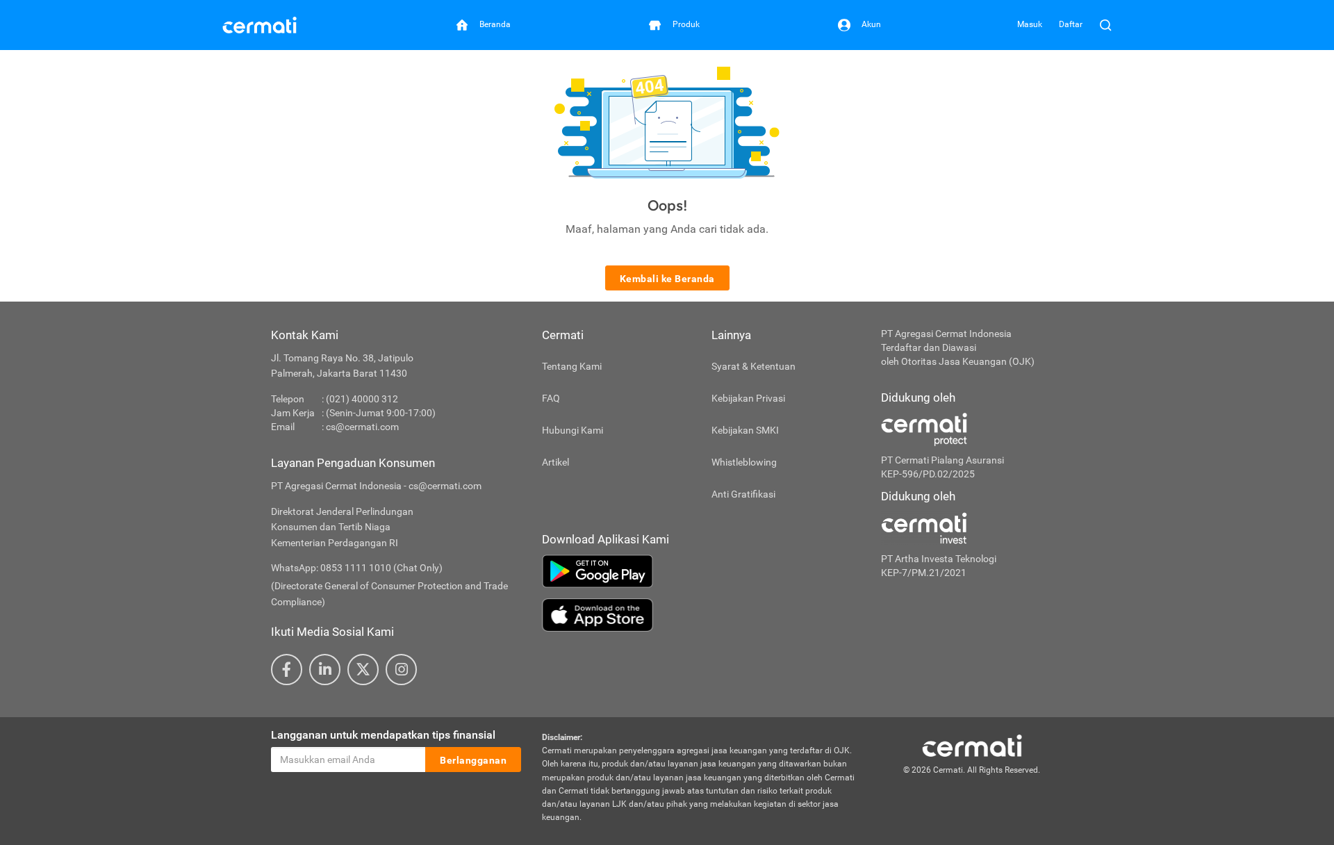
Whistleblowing (744, 462)
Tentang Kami (572, 366)
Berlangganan (473, 760)
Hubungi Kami (572, 430)
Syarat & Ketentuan (753, 366)
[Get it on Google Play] (701, 571)
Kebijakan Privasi (748, 398)
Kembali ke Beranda (667, 278)
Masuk (1029, 24)
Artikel (555, 462)
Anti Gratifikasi (743, 494)
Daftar (1070, 24)
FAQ (551, 398)
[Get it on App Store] (701, 615)
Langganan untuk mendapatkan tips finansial (383, 734)
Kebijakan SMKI (745, 430)
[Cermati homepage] (972, 745)
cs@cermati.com (362, 426)
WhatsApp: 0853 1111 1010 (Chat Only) (357, 567)
